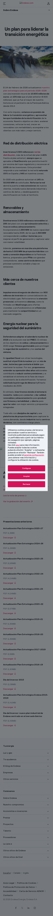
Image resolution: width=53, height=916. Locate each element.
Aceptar (26, 476)
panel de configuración (34, 455)
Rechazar (26, 484)
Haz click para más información (23, 445)
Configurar (26, 468)
